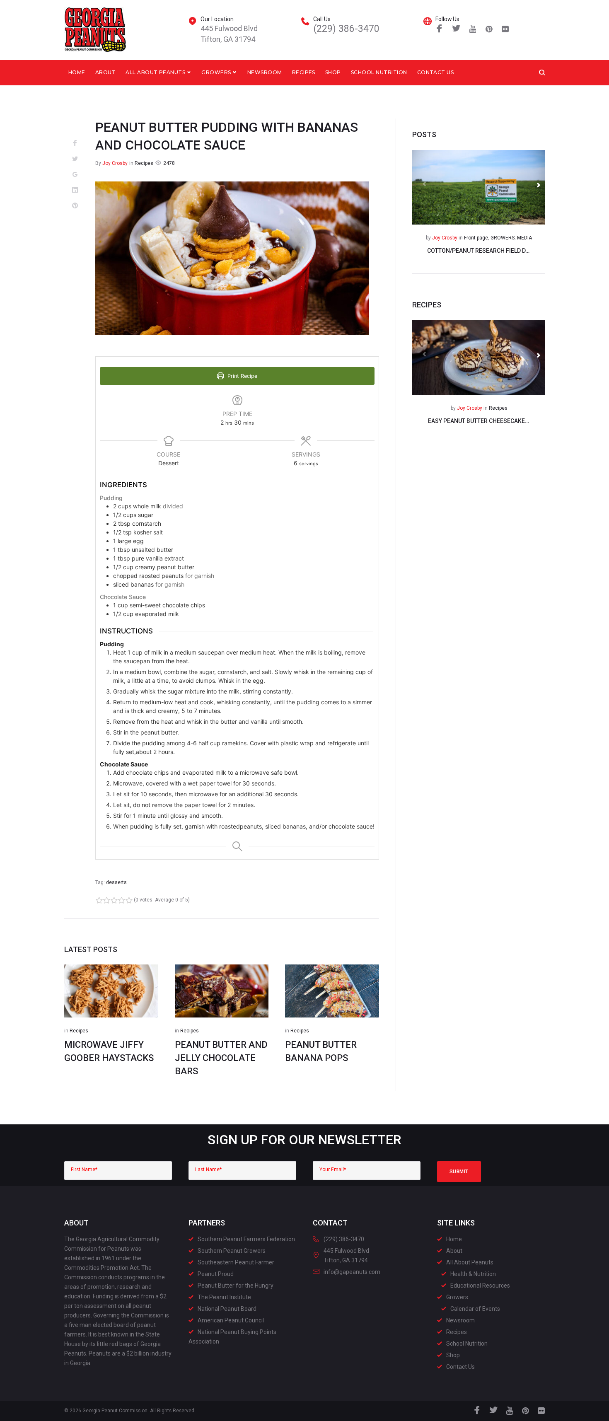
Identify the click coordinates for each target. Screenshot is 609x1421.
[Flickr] (505, 29)
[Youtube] (472, 29)
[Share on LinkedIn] (75, 190)
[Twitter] (456, 29)
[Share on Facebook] (75, 143)
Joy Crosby (115, 163)
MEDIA (524, 238)
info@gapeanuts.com (352, 1272)
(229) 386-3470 (346, 28)
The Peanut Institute (224, 1297)
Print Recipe (241, 376)
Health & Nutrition (473, 1274)
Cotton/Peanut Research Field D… (478, 250)
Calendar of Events (475, 1308)
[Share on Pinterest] (75, 206)
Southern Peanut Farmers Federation (246, 1239)
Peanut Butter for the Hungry (235, 1285)
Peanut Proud (216, 1274)
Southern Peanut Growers (232, 1250)
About (105, 72)
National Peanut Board (227, 1308)
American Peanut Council (231, 1320)
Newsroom (264, 72)
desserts (116, 882)
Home (76, 72)
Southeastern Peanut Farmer (236, 1262)
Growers (216, 72)
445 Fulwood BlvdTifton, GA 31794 (229, 33)
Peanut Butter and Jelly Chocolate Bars (221, 1057)
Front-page (476, 238)
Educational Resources (480, 1285)
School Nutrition (379, 72)
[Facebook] (439, 29)
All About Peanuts (155, 72)
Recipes (303, 72)
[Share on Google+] (75, 175)
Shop (333, 72)
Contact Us (435, 72)
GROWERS (503, 238)
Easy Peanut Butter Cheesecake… (478, 421)
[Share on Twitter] (75, 159)
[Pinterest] (489, 29)
